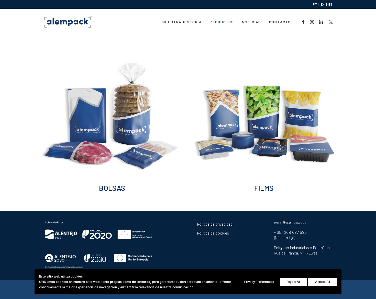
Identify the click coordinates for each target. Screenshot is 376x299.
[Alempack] (68, 22)
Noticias (251, 22)
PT (315, 4)
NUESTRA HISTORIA (182, 22)
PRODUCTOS (222, 22)
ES (330, 4)
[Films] (264, 116)
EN (323, 4)
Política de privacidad (215, 224)
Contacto (280, 22)
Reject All (293, 282)
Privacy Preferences (259, 282)
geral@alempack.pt (290, 222)
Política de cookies (213, 233)
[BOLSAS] (112, 116)
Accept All (322, 282)
